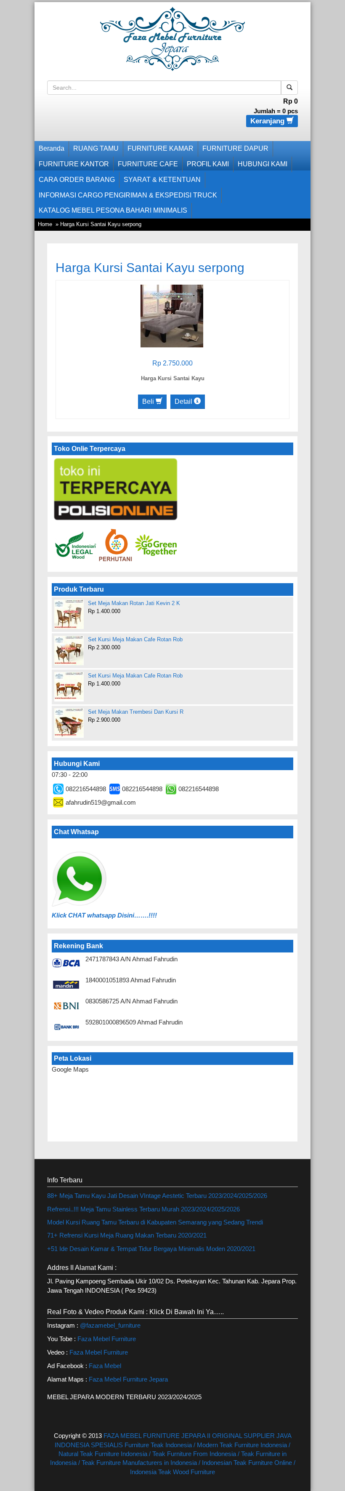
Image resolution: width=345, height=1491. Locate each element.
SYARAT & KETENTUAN (162, 179)
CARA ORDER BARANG (77, 179)
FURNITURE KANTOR (74, 164)
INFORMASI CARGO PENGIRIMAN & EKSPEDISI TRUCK (128, 195)
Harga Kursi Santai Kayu (172, 378)
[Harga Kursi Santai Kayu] (172, 315)
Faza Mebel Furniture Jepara (128, 1379)
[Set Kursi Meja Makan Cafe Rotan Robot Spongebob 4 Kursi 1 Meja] (69, 650)
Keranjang (268, 121)
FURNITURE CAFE (148, 164)
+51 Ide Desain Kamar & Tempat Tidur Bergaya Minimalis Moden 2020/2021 (151, 1248)
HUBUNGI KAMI (262, 164)
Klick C (62, 915)
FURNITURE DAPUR (235, 148)
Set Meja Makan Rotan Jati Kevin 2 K (134, 603)
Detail (184, 401)
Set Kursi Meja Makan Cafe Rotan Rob (135, 639)
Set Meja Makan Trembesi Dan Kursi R (135, 712)
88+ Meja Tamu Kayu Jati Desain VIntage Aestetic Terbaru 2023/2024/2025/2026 (157, 1195)
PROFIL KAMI (208, 164)
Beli (149, 401)
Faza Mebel (106, 1365)
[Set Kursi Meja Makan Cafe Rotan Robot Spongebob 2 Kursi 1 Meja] (69, 686)
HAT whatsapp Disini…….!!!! (115, 915)
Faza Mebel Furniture (106, 1338)
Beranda (51, 148)
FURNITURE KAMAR (160, 148)
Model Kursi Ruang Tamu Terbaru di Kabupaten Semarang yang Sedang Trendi (155, 1222)
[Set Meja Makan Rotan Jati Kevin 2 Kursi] (69, 614)
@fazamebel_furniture (110, 1325)
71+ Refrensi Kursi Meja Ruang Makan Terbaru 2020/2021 (127, 1235)
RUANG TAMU (96, 148)
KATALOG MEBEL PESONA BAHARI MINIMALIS (113, 210)
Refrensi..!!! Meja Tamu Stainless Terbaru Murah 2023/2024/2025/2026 (143, 1209)
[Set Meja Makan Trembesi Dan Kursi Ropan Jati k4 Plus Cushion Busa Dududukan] (69, 722)
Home (45, 224)
